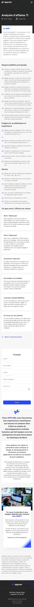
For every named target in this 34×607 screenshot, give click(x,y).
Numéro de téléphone (8, 379)
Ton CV (6, 389)
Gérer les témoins (17, 603)
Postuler (17, 402)
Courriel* (5, 372)
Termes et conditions (17, 601)
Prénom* (5, 358)
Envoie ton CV (6, 386)
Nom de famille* (7, 365)
